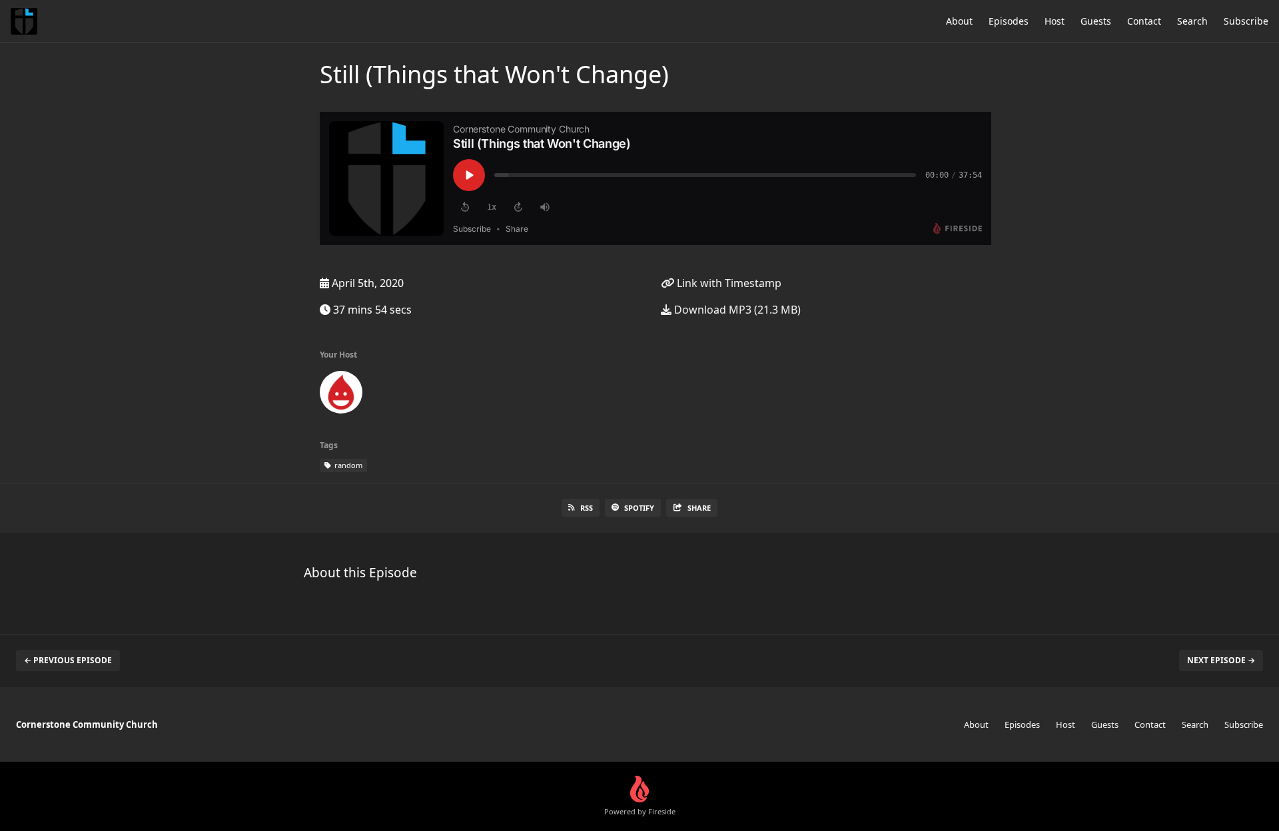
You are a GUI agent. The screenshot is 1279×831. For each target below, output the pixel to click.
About (959, 21)
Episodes (1009, 21)
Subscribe (1246, 21)
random (347, 465)
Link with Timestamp (727, 283)
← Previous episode (68, 660)
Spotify (639, 508)
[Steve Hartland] (341, 395)
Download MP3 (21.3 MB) (736, 309)
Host (1055, 21)
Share (699, 508)
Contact (1144, 21)
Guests (1095, 21)
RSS (586, 508)
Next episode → (1221, 660)
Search (1192, 21)
